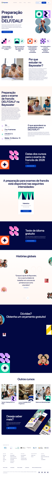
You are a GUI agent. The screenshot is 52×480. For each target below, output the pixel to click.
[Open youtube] (48, 472)
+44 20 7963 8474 (43, 459)
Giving (25, 2)
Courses (20, 2)
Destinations (15, 2)
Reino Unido (4, 455)
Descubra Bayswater (23, 455)
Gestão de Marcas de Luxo (13, 458)
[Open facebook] (39, 472)
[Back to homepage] (5, 2)
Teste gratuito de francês (24, 459)
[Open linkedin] (42, 472)
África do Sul (4, 459)
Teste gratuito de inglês (23, 458)
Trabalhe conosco (33, 455)
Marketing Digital (12, 455)
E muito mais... (12, 462)
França (4, 458)
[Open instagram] (45, 472)
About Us (29, 2)
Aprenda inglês (12, 459)
